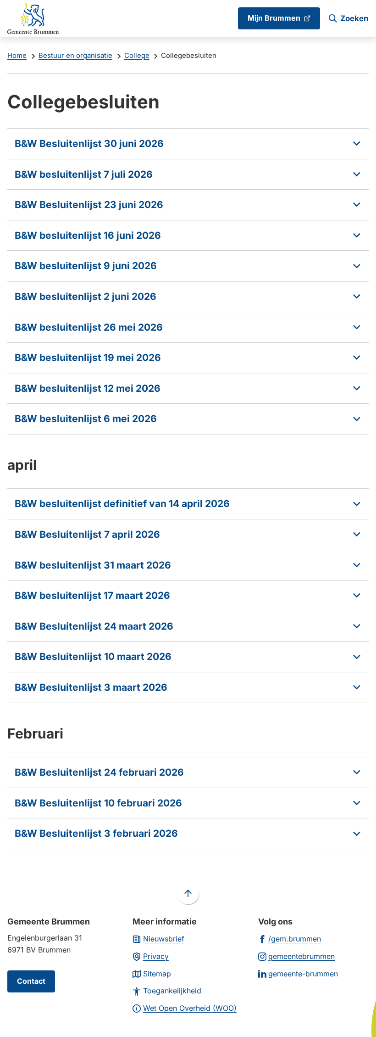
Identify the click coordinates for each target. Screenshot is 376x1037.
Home (17, 55)
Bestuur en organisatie (75, 55)
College (136, 55)
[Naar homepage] (33, 18)
